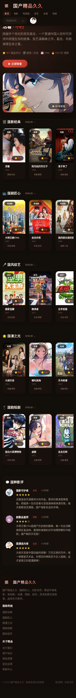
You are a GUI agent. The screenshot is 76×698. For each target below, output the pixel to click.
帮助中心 (7, 669)
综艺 (36, 13)
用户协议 (7, 653)
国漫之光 (7, 622)
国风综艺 (7, 633)
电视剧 (26, 13)
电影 (16, 13)
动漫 (45, 13)
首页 (7, 13)
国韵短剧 (7, 628)
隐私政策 (7, 658)
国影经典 (7, 612)
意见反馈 (7, 664)
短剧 (54, 13)
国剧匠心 (7, 617)
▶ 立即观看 (15, 63)
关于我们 (7, 648)
